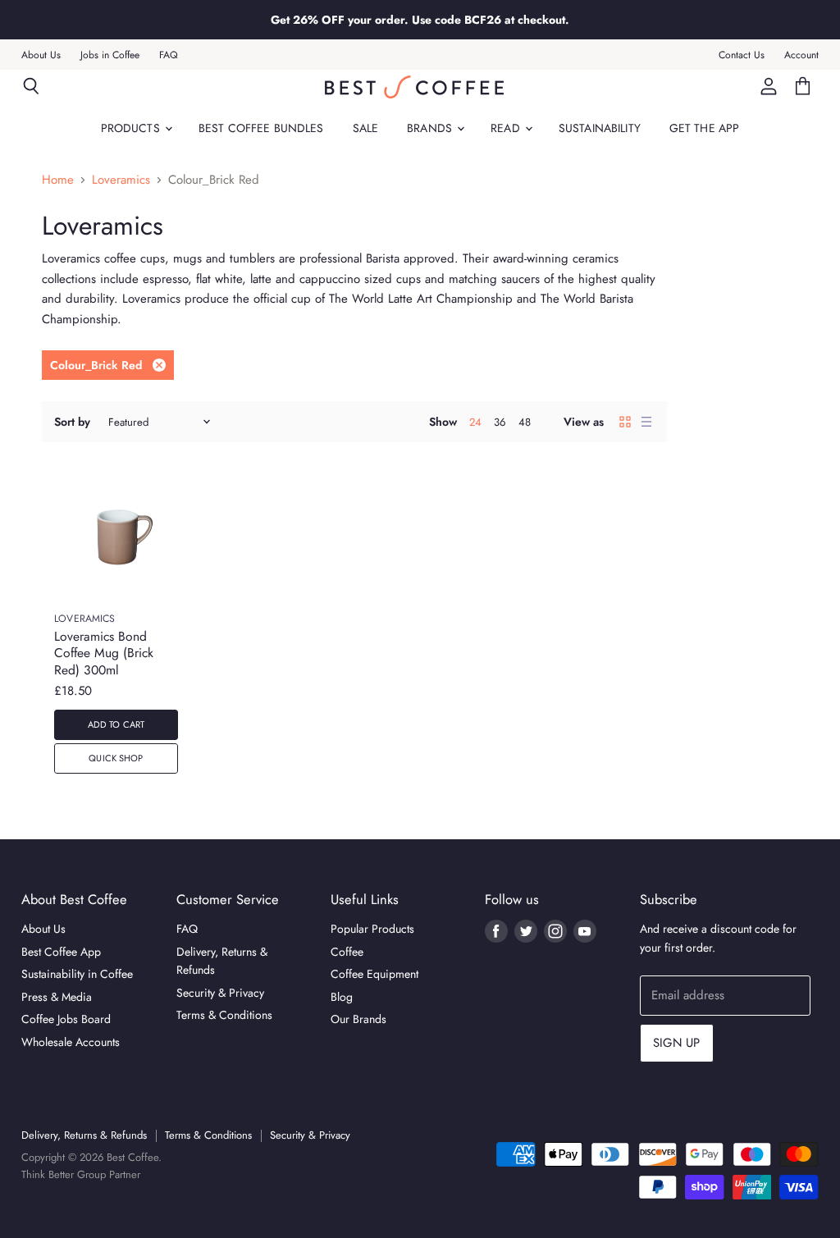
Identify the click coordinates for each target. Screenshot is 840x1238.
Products (132, 128)
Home (58, 180)
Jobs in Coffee (109, 55)
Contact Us (742, 55)
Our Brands (358, 1019)
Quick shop (116, 758)
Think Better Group (63, 1174)
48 (524, 422)
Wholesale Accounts (70, 1042)
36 (500, 422)
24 (475, 422)
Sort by (72, 421)
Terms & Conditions (224, 1015)
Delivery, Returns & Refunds (84, 1135)
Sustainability (600, 128)
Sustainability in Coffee (77, 974)
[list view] (646, 421)
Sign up (677, 1043)
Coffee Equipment (374, 974)
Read (507, 128)
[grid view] (625, 421)
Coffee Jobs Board (66, 1019)
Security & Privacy (220, 992)
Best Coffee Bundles (261, 128)
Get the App (704, 128)
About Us (41, 55)
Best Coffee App (61, 951)
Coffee (347, 951)
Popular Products (372, 929)
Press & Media (56, 997)
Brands (431, 128)
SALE (366, 128)
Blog (342, 997)
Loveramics (121, 180)
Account (801, 55)
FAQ (168, 55)
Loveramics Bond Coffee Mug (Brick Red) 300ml (103, 653)
